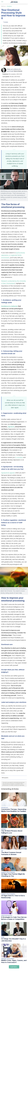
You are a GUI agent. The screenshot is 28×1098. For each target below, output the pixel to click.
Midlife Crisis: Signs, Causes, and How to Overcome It (14, 961)
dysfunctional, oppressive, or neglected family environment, (13, 255)
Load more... (14, 967)
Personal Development (7, 958)
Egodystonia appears (8, 473)
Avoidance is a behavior (9, 306)
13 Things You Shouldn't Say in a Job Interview (13, 940)
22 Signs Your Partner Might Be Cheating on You (13, 875)
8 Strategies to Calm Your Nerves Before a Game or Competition (14, 918)
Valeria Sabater (18, 71)
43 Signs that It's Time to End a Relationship (13, 897)
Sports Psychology (6, 915)
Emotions (9, 6)
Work (2, 937)
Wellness (3, 6)
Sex (2, 850)
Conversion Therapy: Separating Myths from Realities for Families (13, 810)
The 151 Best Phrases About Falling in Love (11, 832)
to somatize (19, 457)
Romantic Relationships (8, 872)
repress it (11, 426)
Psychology (4, 807)
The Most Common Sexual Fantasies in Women (11, 853)
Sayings (3, 829)
